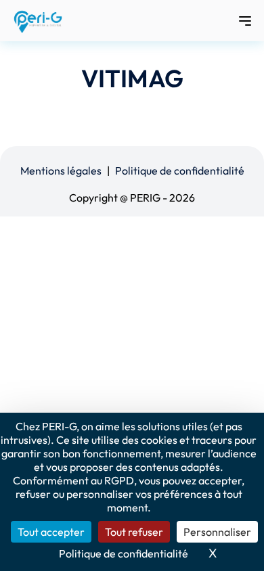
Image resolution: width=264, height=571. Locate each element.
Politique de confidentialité (179, 170)
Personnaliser (217, 532)
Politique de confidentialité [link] (123, 553)
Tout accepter (51, 532)
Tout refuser (134, 532)
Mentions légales (61, 170)
